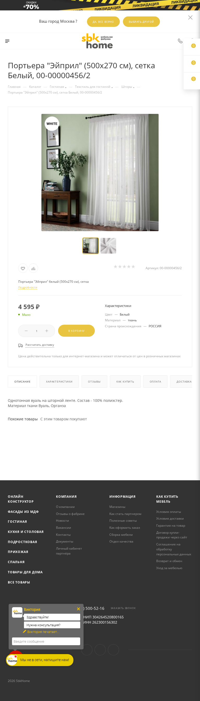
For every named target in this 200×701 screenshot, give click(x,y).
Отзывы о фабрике (70, 514)
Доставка (184, 381)
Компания (66, 496)
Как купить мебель (167, 499)
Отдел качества (121, 541)
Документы (64, 541)
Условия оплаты (168, 511)
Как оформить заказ (124, 527)
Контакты (63, 534)
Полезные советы (123, 520)
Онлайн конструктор (21, 499)
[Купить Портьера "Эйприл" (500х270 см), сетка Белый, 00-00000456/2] (100, 172)
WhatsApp (113, 649)
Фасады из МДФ (23, 511)
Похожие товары (23, 418)
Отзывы (94, 381)
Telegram (100, 649)
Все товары (19, 582)
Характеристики (59, 381)
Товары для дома (25, 572)
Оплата (155, 381)
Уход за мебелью (169, 568)
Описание (22, 381)
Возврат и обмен (169, 561)
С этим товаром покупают (63, 418)
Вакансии (63, 527)
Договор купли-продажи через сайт (171, 535)
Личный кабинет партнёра (69, 551)
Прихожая (18, 552)
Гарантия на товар (170, 525)
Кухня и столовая (26, 532)
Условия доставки (170, 518)
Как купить (125, 381)
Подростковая (22, 542)
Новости (62, 520)
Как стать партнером (125, 514)
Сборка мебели (121, 534)
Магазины (117, 507)
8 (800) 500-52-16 (88, 608)
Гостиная (17, 521)
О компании (65, 507)
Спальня (16, 562)
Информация (122, 496)
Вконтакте (86, 649)
